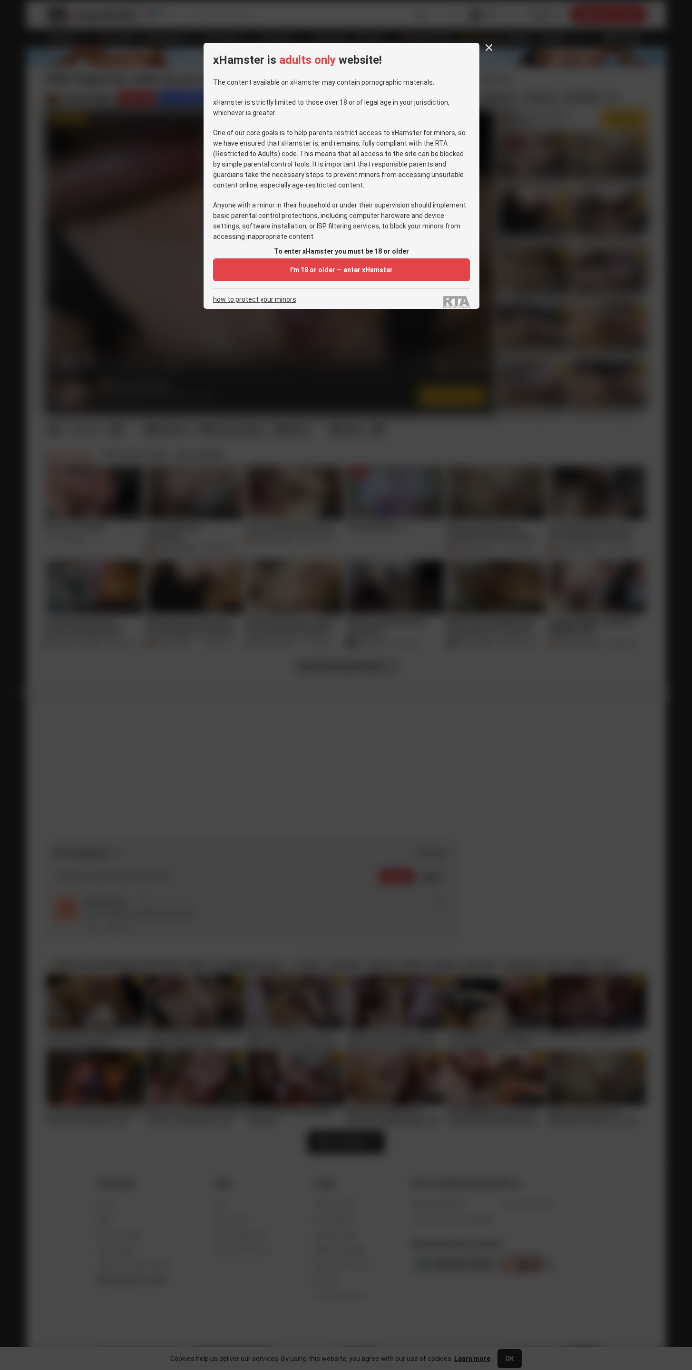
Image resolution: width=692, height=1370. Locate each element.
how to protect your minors (254, 299)
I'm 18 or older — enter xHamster (341, 270)
